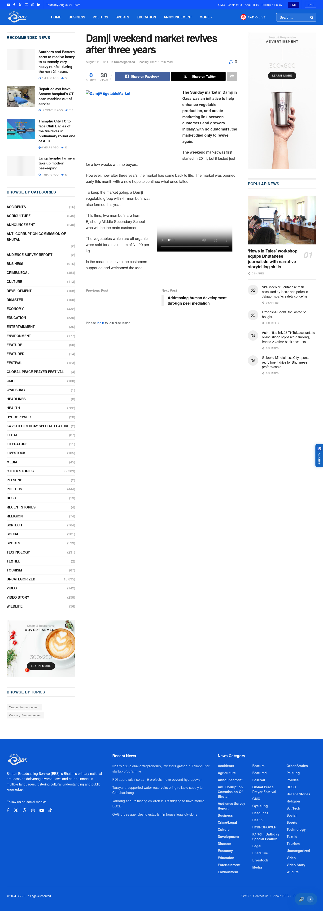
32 (65, 147)
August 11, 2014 (97, 61)
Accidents (16, 206)
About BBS (252, 5)
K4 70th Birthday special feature (38, 426)
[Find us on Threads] (32, 4)
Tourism (14, 570)
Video (12, 588)
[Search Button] (312, 17)
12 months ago (52, 110)
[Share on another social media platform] (232, 76)
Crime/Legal (18, 272)
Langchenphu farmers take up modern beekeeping (57, 163)
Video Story (18, 597)
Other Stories (20, 471)
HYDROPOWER (19, 417)
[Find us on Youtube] (8, 4)
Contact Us (235, 5)
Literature (17, 443)
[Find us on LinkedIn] (38, 4)
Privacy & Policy (272, 5)
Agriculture (19, 215)
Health (13, 407)
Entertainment (21, 326)
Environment (19, 335)
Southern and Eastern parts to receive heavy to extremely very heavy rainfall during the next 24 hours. (57, 61)
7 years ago (50, 78)
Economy (15, 308)
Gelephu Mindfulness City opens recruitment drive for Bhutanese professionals (285, 362)
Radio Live (257, 17)
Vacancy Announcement (25, 715)
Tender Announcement (24, 707)
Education (146, 17)
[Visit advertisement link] (41, 648)
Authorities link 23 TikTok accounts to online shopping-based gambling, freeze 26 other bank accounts (288, 337)
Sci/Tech (14, 525)
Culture (14, 281)
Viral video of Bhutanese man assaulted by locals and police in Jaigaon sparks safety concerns (285, 291)
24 (65, 78)
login (100, 322)
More (205, 17)
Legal (12, 434)
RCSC (11, 497)
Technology (18, 552)
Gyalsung (16, 389)
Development (19, 290)
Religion (15, 516)
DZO (311, 5)
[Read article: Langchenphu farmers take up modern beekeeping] (21, 166)
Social (13, 534)
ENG (293, 5)
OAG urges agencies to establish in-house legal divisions (154, 814)
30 (65, 174)
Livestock (16, 452)
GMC (221, 5)
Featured (15, 353)
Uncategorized (124, 61)
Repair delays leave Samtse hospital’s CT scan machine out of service (56, 96)
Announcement (178, 17)
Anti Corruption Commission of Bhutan (36, 236)
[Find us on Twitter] (20, 4)
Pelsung (14, 480)
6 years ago (50, 147)
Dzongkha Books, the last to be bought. (284, 314)
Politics (100, 17)
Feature (14, 344)
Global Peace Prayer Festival (35, 371)
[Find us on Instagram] (26, 4)
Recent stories (21, 507)
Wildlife (14, 606)
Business (77, 17)
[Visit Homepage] (17, 17)
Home (56, 17)
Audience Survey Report (29, 254)
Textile (13, 561)
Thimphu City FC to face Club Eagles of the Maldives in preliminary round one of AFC (57, 130)
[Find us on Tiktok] (50, 810)
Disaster (15, 299)
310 (70, 110)
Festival (14, 362)
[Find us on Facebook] (14, 4)
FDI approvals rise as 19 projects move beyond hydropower (157, 779)
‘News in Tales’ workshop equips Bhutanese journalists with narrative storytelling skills (272, 259)
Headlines (16, 398)
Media (12, 462)
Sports (122, 17)
